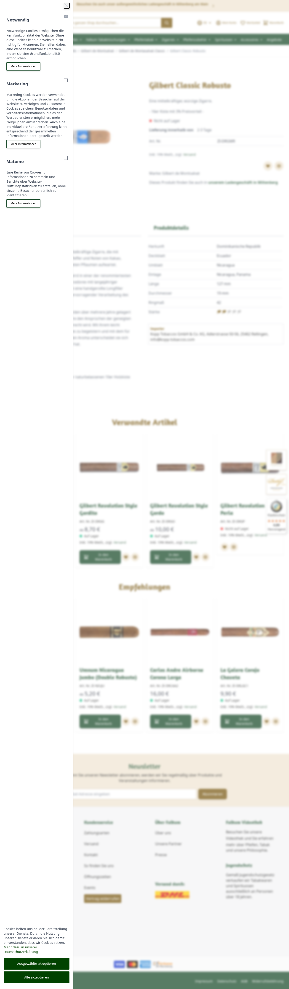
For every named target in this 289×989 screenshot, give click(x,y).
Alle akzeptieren (36, 977)
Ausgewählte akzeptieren (36, 963)
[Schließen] (66, 5)
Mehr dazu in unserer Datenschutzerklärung (21, 949)
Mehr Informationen (23, 66)
